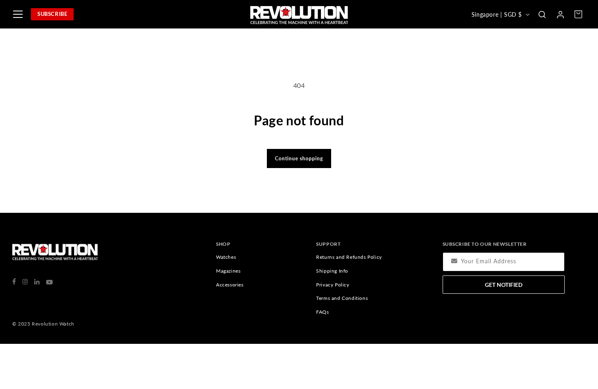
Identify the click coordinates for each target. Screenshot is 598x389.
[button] (542, 14)
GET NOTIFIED (503, 284)
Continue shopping (299, 158)
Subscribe (52, 14)
